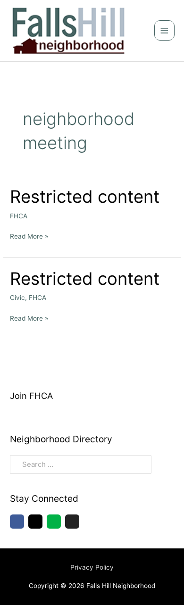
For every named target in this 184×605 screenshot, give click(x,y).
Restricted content (84, 196)
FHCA (18, 216)
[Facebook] (17, 521)
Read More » (29, 235)
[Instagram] (35, 521)
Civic (17, 297)
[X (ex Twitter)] (72, 521)
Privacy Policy (92, 567)
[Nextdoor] (54, 521)
